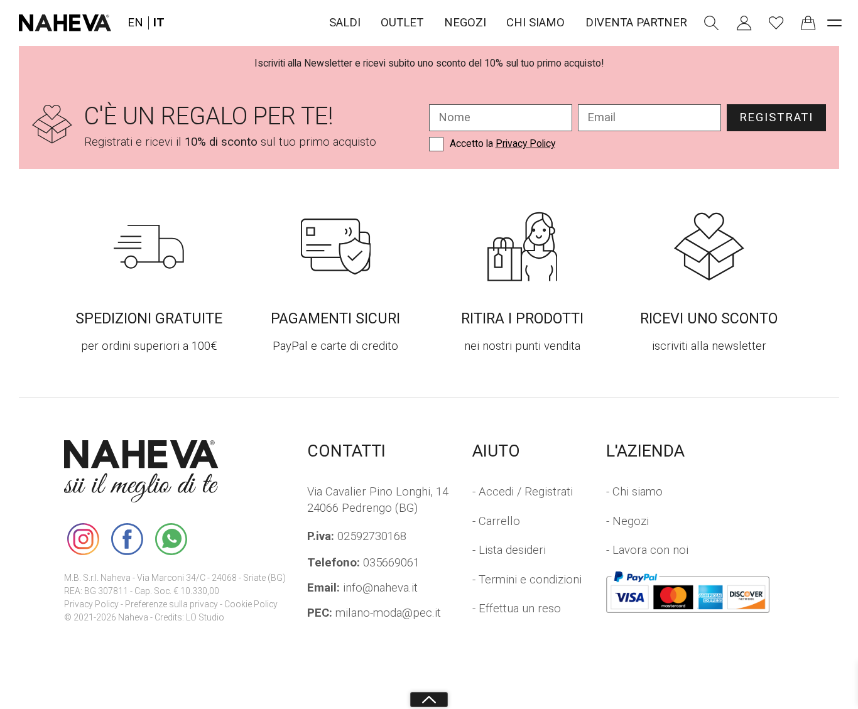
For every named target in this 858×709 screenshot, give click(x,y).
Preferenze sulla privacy (171, 604)
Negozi (465, 23)
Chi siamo (535, 23)
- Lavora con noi (647, 550)
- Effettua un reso (516, 608)
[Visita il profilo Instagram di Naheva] (83, 539)
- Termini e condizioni (527, 580)
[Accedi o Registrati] (744, 23)
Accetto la (502, 143)
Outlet (402, 23)
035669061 (363, 563)
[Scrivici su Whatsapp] (171, 539)
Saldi (345, 23)
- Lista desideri (509, 550)
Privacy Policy (525, 143)
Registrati (776, 117)
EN (135, 23)
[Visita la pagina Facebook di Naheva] (127, 539)
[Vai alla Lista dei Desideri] (776, 23)
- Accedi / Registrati (522, 492)
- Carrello (496, 521)
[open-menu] (835, 23)
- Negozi (627, 521)
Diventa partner (636, 23)
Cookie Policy (251, 604)
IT (159, 23)
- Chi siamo (634, 492)
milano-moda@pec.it (374, 613)
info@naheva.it (362, 588)
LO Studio (205, 617)
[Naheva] (65, 23)
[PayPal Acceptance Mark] (688, 592)
